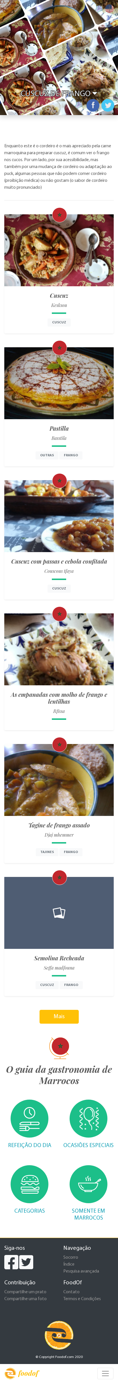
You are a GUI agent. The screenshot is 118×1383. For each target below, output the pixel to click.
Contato (71, 1292)
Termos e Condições (82, 1299)
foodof (28, 1373)
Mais (59, 1017)
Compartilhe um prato (25, 1292)
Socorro (70, 1257)
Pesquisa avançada (81, 1271)
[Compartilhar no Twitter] (107, 105)
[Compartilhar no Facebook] (92, 105)
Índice (68, 1264)
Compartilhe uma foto (25, 1299)
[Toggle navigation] (105, 1373)
